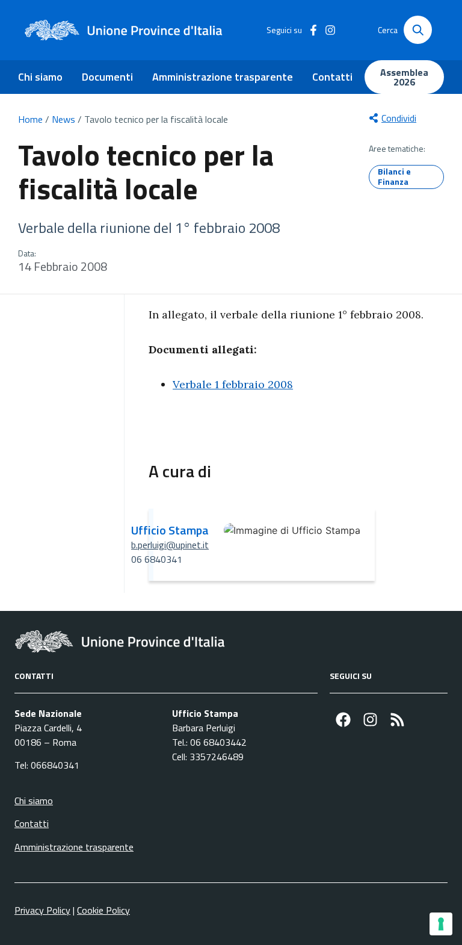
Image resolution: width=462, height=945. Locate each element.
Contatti (332, 77)
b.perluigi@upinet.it (170, 545)
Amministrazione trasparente (222, 77)
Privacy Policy (42, 910)
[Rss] (397, 719)
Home (30, 119)
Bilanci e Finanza (394, 176)
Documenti (107, 77)
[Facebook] (343, 719)
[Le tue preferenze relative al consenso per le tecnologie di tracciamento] (441, 923)
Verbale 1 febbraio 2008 (233, 384)
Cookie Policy (103, 910)
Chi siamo (40, 77)
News (63, 119)
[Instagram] (370, 719)
